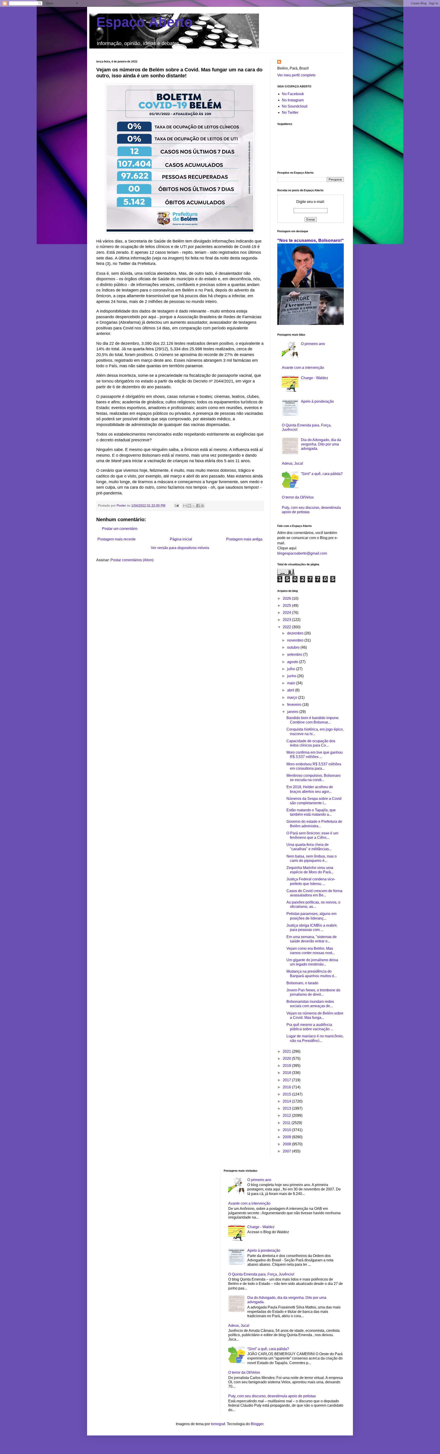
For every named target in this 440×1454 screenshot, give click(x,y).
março (292, 697)
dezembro (295, 633)
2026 (287, 598)
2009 (287, 1137)
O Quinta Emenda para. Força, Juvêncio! (261, 1274)
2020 (287, 1058)
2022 (287, 627)
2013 (287, 1108)
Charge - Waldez (314, 378)
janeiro (293, 712)
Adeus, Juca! (292, 463)
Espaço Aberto (144, 22)
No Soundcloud (294, 106)
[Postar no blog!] (189, 505)
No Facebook (293, 94)
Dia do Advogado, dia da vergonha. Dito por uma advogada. (321, 444)
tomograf (218, 1424)
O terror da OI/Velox (298, 497)
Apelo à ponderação (317, 401)
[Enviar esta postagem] (176, 505)
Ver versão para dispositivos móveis (180, 548)
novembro (295, 640)
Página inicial (181, 539)
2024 (287, 613)
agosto (293, 662)
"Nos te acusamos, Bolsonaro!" (310, 240)
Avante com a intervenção (303, 368)
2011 (287, 1123)
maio (291, 683)
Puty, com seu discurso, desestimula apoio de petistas (272, 1396)
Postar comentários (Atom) (132, 560)
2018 (287, 1073)
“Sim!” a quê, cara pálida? (322, 474)
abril (291, 690)
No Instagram (293, 100)
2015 (287, 1094)
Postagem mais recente (116, 539)
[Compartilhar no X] (193, 505)
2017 (287, 1080)
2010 (287, 1130)
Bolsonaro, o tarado (302, 983)
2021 (287, 1051)
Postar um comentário (120, 529)
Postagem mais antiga (244, 539)
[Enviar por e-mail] (185, 505)
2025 (287, 605)
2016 (287, 1087)
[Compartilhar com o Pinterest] (202, 505)
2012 (287, 1115)
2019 (287, 1066)
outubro (293, 647)
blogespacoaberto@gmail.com (302, 553)
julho (291, 669)
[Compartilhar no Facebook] (198, 505)
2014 (287, 1101)
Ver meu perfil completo (296, 75)
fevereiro (294, 705)
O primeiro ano (313, 344)
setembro (295, 654)
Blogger (257, 1424)
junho (292, 676)
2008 (287, 1144)
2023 (287, 620)
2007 (287, 1151)
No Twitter (290, 112)
